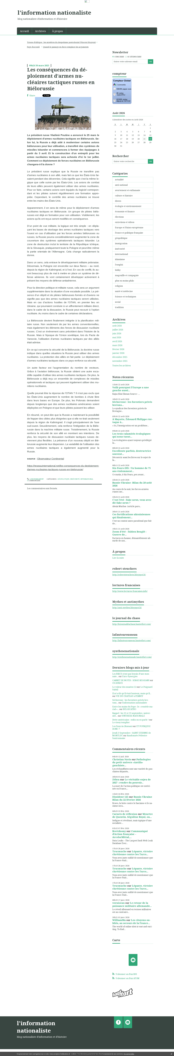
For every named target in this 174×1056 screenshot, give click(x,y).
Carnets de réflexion (124, 813)
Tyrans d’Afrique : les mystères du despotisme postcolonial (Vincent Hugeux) (61, 42)
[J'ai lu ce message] (171, 1054)
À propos (57, 31)
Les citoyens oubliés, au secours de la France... (131, 921)
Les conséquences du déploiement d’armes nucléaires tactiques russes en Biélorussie (61, 79)
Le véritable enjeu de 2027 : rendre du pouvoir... (131, 781)
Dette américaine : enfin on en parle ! (130, 719)
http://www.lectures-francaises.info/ (130, 591)
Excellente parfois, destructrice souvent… (131, 452)
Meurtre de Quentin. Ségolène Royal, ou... (132, 815)
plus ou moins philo (124, 280)
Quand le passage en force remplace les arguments (66, 47)
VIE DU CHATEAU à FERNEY (129, 696)
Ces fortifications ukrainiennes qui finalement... (131, 516)
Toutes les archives (121, 365)
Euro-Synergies (129, 676)
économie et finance (125, 211)
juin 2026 (116, 333)
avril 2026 (117, 341)
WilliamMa (119, 920)
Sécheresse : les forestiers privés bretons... (132, 403)
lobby (118, 270)
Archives (40, 31)
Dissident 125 (120, 796)
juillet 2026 (117, 329)
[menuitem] (24, 30)
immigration (121, 243)
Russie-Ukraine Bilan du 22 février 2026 (132, 798)
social (118, 302)
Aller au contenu (9, 5)
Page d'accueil (33, 47)
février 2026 (118, 349)
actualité (119, 179)
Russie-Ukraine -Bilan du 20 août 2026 (132, 484)
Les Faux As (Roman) (122, 726)
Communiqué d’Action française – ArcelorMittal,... (130, 834)
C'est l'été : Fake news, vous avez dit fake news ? (131, 501)
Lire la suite (118, 557)
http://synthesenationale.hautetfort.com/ (132, 657)
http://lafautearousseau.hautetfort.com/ (131, 640)
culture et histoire (124, 195)
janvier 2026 (118, 353)
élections (119, 216)
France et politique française (129, 232)
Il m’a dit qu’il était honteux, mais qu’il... (131, 693)
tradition (119, 307)
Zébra (115, 779)
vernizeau (118, 902)
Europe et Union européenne (129, 227)
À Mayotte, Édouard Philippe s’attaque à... (132, 421)
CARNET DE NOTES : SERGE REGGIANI (130, 680)
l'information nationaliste (54, 12)
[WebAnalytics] (87, 1)
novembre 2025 (120, 361)
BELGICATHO (129, 709)
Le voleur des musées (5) (124, 687)
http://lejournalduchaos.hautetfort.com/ (131, 624)
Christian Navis (121, 759)
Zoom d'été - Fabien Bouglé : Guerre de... (129, 533)
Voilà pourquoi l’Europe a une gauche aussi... (130, 389)
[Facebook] (118, 1022)
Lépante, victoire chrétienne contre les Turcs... (132, 853)
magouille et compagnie (127, 275)
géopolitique (63, 479)
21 (144, 139)
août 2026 (117, 325)
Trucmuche (119, 851)
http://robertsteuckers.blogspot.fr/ (129, 574)
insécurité (75, 479)
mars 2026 (117, 345)
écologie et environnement (128, 206)
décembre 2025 (119, 357)
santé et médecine (124, 291)
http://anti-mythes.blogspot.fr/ (127, 607)
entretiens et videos (124, 222)
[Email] (133, 960)
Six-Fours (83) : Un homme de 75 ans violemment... (131, 469)
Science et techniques (125, 296)
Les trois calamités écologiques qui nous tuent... (131, 435)
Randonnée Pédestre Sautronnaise (129, 737)
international (86, 479)
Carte (116, 940)
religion (119, 286)
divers (118, 201)
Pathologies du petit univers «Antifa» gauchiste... (131, 762)
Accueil (24, 31)
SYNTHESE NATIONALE (133, 715)
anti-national (121, 185)
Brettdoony (119, 831)
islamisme (120, 259)
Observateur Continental (50, 458)
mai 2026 (116, 337)
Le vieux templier (121, 722)
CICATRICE (117, 683)
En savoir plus (129, 1054)
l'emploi (119, 264)
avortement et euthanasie (127, 190)
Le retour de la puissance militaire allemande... (132, 904)
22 (150, 139)
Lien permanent (36, 479)
